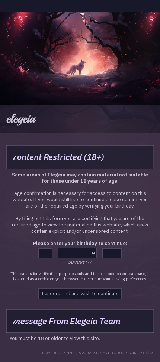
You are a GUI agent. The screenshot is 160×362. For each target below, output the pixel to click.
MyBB (71, 352)
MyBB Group (114, 352)
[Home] (6, 6)
